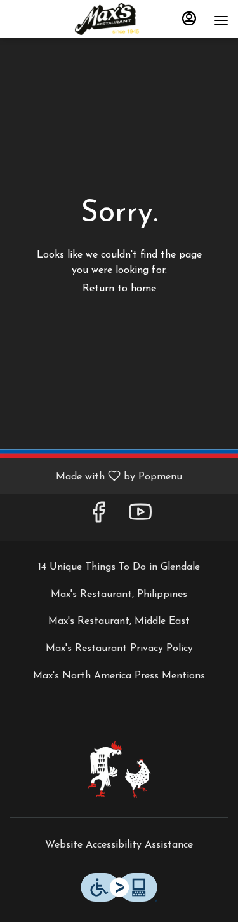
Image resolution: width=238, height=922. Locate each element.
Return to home (119, 289)
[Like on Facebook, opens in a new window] (98, 517)
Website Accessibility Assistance (119, 845)
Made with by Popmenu (96, 476)
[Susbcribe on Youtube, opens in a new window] (140, 517)
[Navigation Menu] (221, 20)
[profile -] (189, 18)
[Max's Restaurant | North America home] (119, 19)
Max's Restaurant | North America (119, 769)
